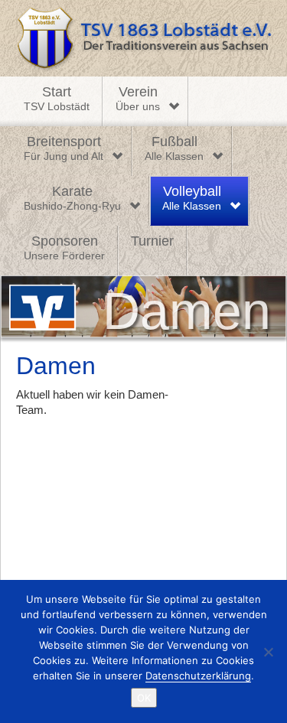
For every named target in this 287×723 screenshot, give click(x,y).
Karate (72, 198)
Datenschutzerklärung (198, 675)
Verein (138, 98)
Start (57, 98)
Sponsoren (64, 247)
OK (144, 698)
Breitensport (63, 148)
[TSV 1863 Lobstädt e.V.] (143, 38)
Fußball (174, 148)
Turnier (152, 241)
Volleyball (191, 198)
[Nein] (268, 651)
